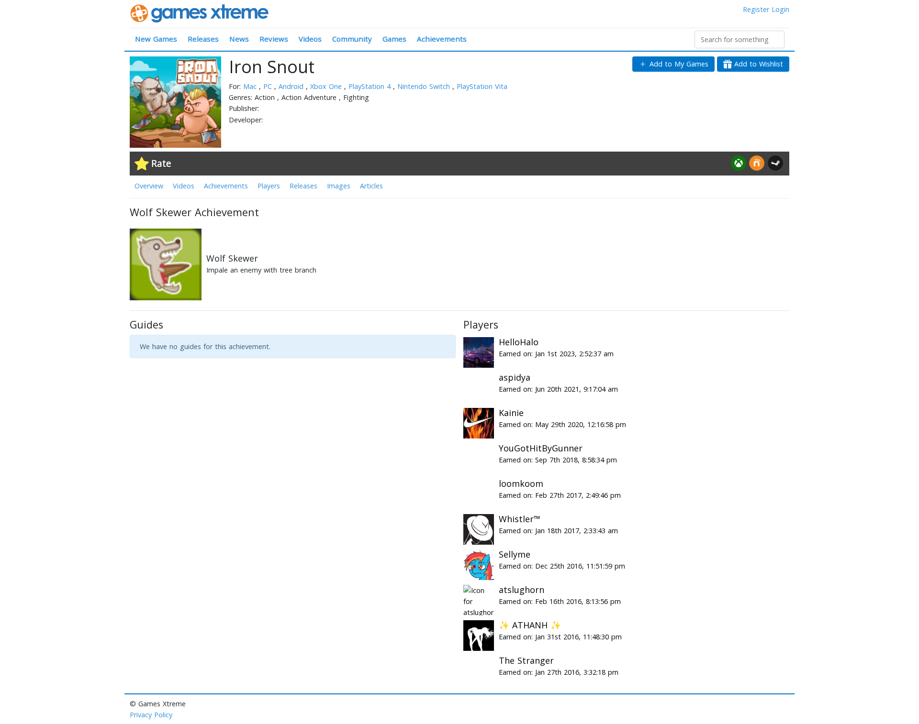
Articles (371, 185)
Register (756, 9)
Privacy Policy (151, 714)
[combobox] (740, 39)
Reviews (273, 39)
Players (269, 185)
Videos (310, 39)
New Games (156, 39)
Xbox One (327, 86)
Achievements (442, 39)
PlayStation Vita (482, 86)
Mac (251, 86)
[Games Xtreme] (200, 12)
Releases (203, 39)
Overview (148, 185)
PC (268, 86)
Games (394, 39)
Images (338, 185)
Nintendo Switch (424, 86)
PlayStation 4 (370, 86)
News (239, 39)
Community (352, 39)
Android (292, 86)
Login (780, 9)
